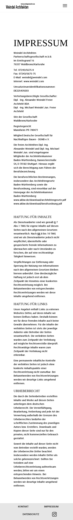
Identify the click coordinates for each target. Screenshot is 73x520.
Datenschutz (31, 514)
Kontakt (23, 506)
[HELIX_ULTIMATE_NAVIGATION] (65, 7)
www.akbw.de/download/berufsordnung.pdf (38, 204)
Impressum (51, 506)
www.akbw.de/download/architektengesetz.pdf (40, 200)
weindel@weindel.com (34, 77)
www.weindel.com (34, 81)
